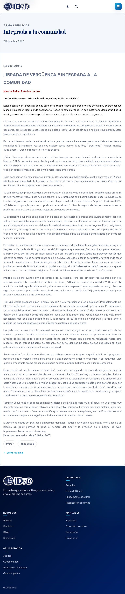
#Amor (10, 444)
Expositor (71, 520)
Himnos (7, 520)
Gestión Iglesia (11, 573)
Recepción (72, 532)
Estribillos (8, 526)
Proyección (72, 538)
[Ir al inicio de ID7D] (16, 6)
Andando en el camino (78, 502)
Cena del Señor (74, 491)
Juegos (7, 555)
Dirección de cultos (76, 526)
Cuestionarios (11, 561)
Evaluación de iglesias (15, 567)
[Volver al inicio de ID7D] (31, 481)
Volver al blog (15, 452)
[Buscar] (76, 6)
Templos (71, 485)
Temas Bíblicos (16, 25)
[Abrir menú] (118, 6)
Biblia (6, 532)
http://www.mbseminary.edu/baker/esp (25, 431)
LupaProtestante (12, 65)
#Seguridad (27, 444)
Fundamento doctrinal (78, 496)
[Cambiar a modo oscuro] (68, 6)
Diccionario (9, 538)
